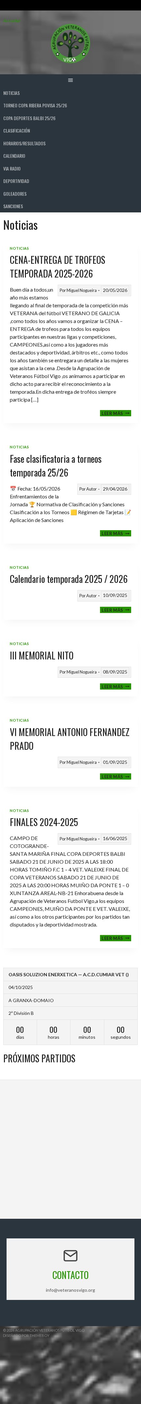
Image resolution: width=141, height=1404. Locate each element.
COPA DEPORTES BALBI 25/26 (29, 118)
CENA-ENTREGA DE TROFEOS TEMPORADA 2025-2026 (57, 266)
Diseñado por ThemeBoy (26, 1335)
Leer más (116, 413)
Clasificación (16, 130)
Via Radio (12, 168)
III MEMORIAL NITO (41, 655)
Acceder (12, 20)
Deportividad (16, 180)
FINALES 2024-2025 (44, 822)
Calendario (14, 155)
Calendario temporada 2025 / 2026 (69, 578)
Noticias (11, 92)
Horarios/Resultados (24, 143)
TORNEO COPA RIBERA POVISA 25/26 (35, 105)
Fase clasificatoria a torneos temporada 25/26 (56, 465)
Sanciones (13, 206)
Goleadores (15, 193)
